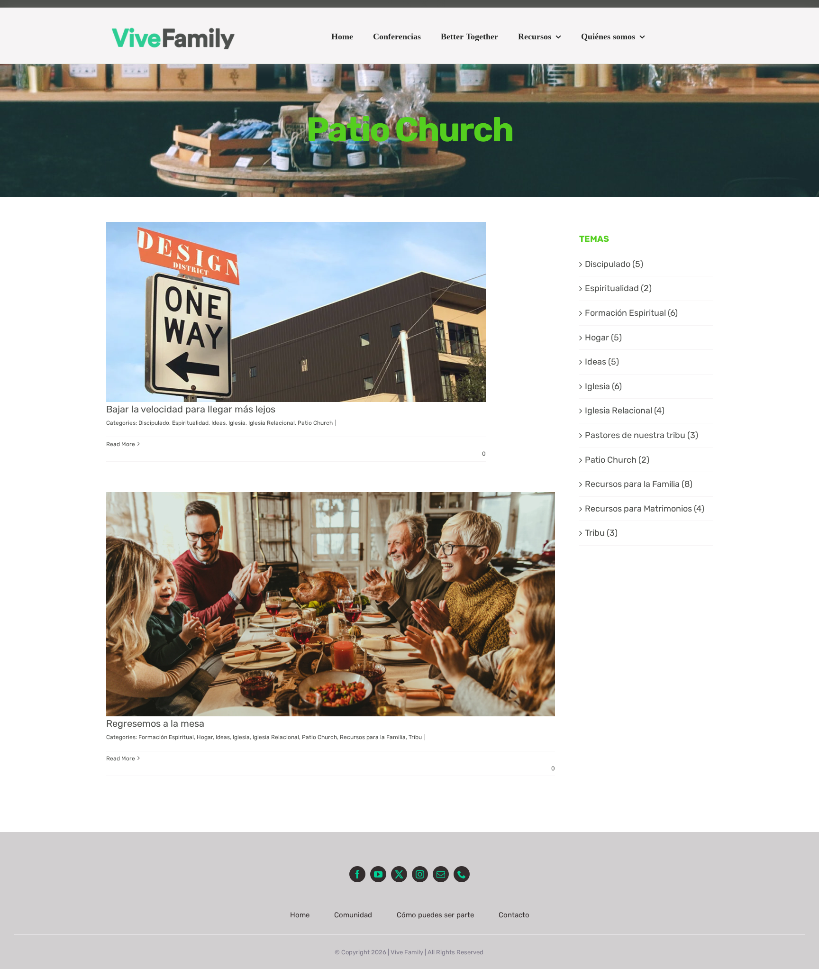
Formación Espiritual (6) (631, 313)
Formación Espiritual (166, 737)
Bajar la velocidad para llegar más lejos (190, 409)
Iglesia (237, 423)
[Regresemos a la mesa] (330, 604)
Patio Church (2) (617, 460)
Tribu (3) (601, 533)
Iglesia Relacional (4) (624, 410)
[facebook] (390, 4)
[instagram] (441, 4)
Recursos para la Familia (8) (638, 484)
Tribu (415, 737)
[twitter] (424, 4)
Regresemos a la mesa (155, 723)
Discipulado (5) (614, 264)
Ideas (218, 423)
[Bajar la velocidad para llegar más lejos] (296, 312)
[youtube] (407, 4)
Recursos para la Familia (373, 737)
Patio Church (315, 423)
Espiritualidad (190, 423)
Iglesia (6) (603, 386)
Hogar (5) (603, 337)
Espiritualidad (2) (618, 288)
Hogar (205, 737)
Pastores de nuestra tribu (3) (641, 435)
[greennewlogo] (173, 24)
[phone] (462, 874)
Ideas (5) (602, 362)
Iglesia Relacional (271, 423)
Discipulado (153, 423)
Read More (120, 444)
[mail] (441, 874)
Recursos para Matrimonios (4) (644, 508)
